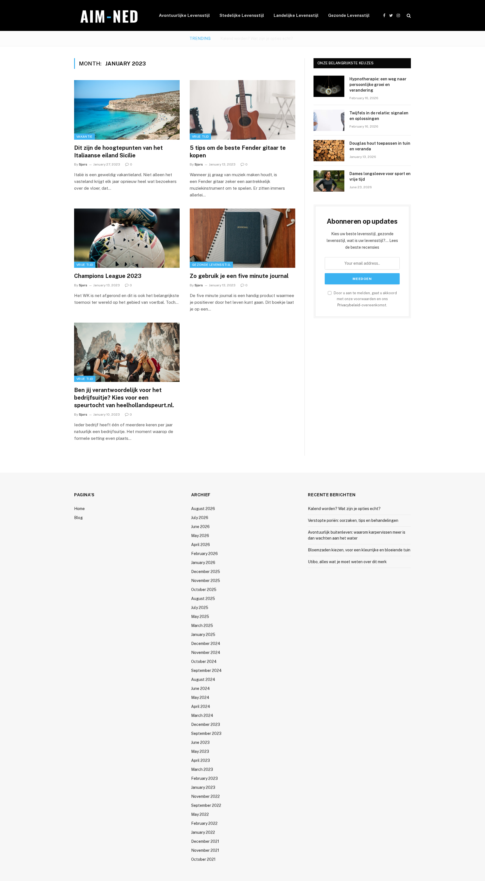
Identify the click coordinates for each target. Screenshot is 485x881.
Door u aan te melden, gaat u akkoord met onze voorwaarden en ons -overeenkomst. (365, 299)
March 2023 (202, 769)
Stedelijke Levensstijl (241, 15)
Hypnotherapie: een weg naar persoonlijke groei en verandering (377, 84)
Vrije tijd (200, 136)
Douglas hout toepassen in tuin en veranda (379, 146)
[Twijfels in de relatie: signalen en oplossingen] (329, 120)
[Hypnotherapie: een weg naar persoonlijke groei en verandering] (329, 86)
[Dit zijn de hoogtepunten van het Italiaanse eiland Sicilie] (127, 110)
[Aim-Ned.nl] (109, 16)
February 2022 (204, 823)
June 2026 (200, 526)
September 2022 (206, 805)
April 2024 (200, 706)
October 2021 (203, 859)
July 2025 (199, 607)
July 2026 (199, 517)
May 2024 (200, 697)
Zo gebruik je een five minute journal (239, 276)
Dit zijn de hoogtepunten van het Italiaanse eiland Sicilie (118, 151)
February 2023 (204, 778)
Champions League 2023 (107, 276)
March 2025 (202, 625)
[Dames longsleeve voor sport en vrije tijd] (329, 181)
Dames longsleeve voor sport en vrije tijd (380, 176)
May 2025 (200, 616)
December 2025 (205, 571)
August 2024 (203, 679)
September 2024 (206, 670)
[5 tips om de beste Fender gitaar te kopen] (242, 110)
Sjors (83, 164)
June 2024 (200, 688)
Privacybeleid (348, 305)
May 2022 (200, 814)
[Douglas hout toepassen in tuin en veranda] (329, 150)
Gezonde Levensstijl (349, 15)
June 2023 (200, 742)
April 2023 (200, 760)
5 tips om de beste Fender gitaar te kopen (238, 151)
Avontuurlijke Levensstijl (184, 15)
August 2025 (203, 598)
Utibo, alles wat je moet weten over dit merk (347, 562)
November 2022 (205, 796)
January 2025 (203, 634)
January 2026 (203, 562)
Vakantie (84, 136)
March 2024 (202, 715)
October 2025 (203, 589)
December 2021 (205, 841)
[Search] (408, 15)
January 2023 (203, 787)
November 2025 (205, 580)
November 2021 (205, 850)
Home (79, 508)
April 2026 (200, 544)
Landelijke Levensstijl (296, 15)
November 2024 (205, 652)
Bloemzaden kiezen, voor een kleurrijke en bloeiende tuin (359, 550)
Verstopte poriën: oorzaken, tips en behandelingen (256, 38)
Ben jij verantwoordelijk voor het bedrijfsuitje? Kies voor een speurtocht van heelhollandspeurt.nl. (124, 398)
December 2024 (205, 643)
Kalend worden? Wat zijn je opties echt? (344, 508)
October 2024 (204, 661)
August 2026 (203, 508)
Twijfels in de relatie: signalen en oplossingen (378, 116)
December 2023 (205, 724)
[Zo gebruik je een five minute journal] (242, 238)
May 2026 (200, 535)
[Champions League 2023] (127, 238)
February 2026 (204, 553)
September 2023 (206, 733)
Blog (78, 517)
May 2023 (200, 751)
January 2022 (203, 832)
